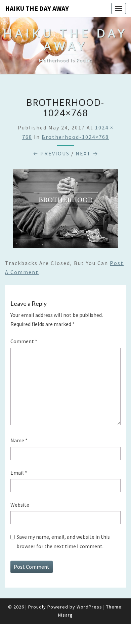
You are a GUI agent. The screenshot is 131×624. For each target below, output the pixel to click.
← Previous (51, 153)
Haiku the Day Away (37, 8)
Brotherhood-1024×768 (75, 136)
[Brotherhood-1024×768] (65, 210)
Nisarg (65, 615)
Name (19, 440)
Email (18, 472)
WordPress (89, 607)
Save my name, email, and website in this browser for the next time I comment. (63, 541)
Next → (87, 153)
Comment (23, 341)
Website (19, 504)
